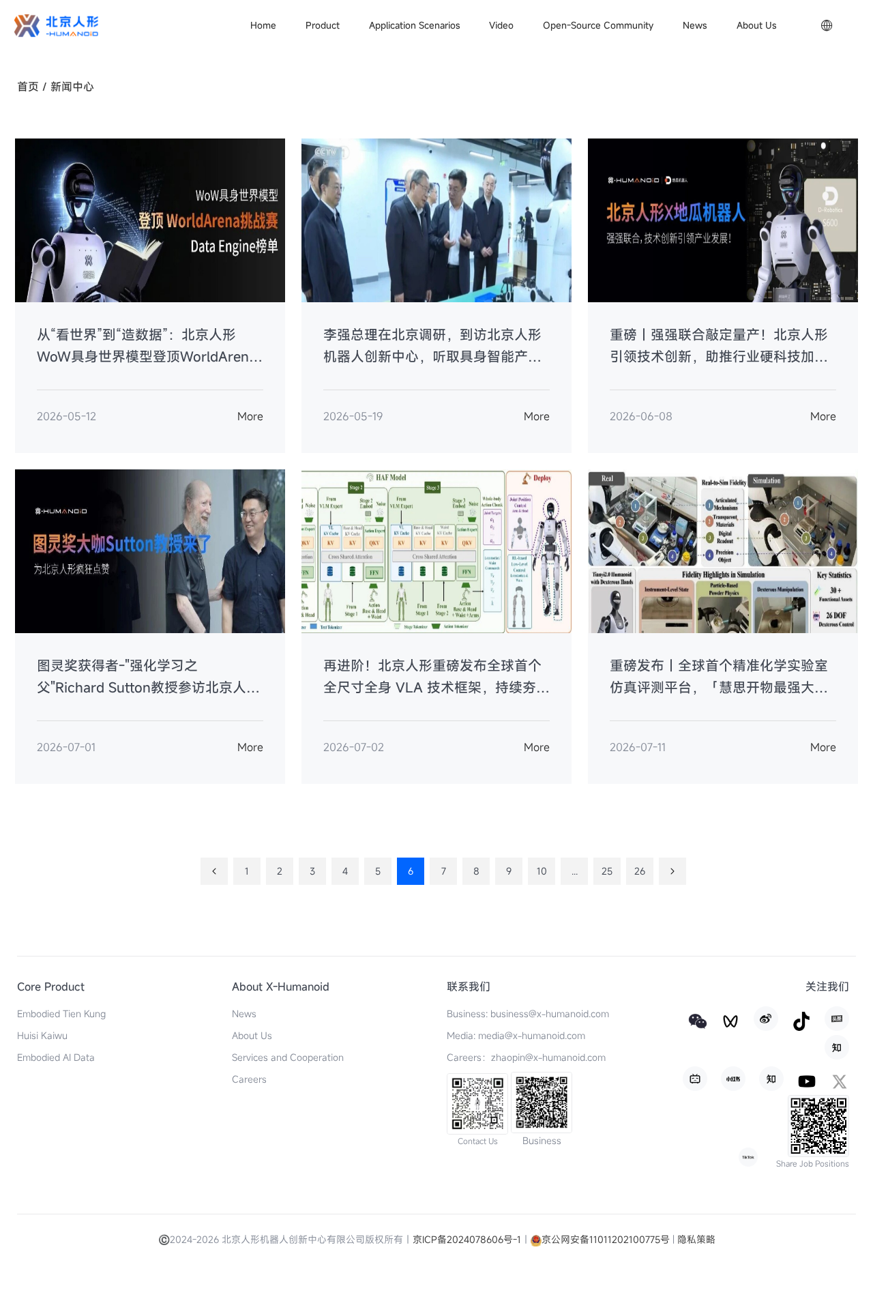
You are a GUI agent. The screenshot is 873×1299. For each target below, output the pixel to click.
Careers (249, 1078)
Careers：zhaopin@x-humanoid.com (526, 1057)
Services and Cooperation (288, 1057)
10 (542, 870)
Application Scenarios (414, 25)
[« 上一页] (214, 871)
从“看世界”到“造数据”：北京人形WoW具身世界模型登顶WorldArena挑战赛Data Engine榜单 (146, 346)
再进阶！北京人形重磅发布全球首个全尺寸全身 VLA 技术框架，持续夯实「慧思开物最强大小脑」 (436, 677)
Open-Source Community (598, 25)
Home (263, 25)
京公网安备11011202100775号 (606, 1239)
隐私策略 (696, 1239)
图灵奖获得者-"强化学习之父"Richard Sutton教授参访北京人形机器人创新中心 (148, 677)
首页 (28, 86)
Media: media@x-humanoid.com (516, 1035)
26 (639, 870)
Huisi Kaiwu (42, 1035)
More (250, 416)
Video (501, 25)
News (695, 25)
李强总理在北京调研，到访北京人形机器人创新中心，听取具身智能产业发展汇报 (432, 346)
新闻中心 (72, 86)
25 (607, 870)
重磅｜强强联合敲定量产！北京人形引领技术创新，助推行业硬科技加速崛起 (719, 346)
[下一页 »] (672, 871)
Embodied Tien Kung (61, 1013)
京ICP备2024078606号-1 (467, 1239)
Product (323, 25)
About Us (757, 25)
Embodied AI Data (56, 1057)
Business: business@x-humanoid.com (528, 1013)
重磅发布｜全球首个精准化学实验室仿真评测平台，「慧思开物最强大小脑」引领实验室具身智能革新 (719, 677)
